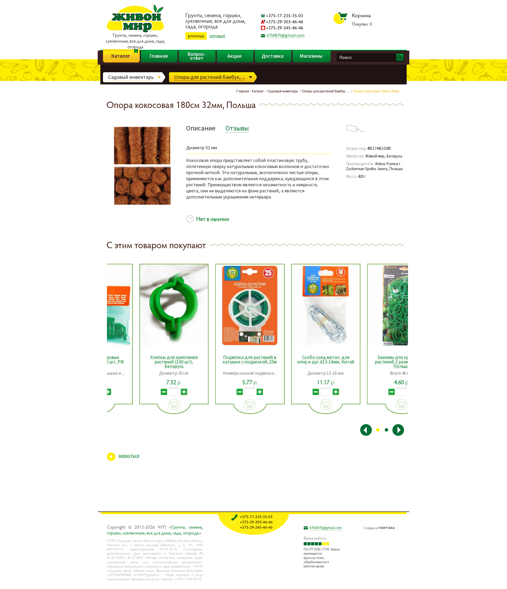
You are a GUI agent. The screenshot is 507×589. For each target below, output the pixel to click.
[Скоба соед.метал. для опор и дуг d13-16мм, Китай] (294, 305)
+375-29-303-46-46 (284, 22)
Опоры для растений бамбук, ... (209, 77)
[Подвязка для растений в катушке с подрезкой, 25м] (218, 305)
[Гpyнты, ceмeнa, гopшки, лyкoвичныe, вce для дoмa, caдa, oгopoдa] (135, 31)
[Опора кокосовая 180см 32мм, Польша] (141, 205)
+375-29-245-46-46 (284, 28)
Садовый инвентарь (131, 77)
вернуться (129, 455)
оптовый (217, 36)
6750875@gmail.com (285, 35)
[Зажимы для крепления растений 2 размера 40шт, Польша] (369, 305)
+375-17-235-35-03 (284, 15)
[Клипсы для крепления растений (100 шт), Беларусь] (142, 305)
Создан (370, 527)
